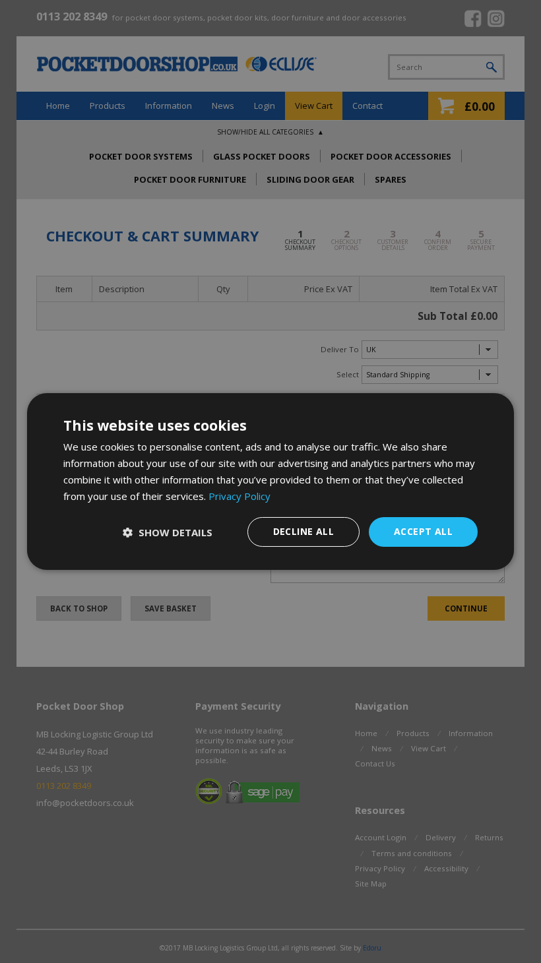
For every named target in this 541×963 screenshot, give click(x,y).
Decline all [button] (303, 531)
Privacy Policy (239, 496)
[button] (167, 532)
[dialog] (270, 481)
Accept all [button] (423, 531)
